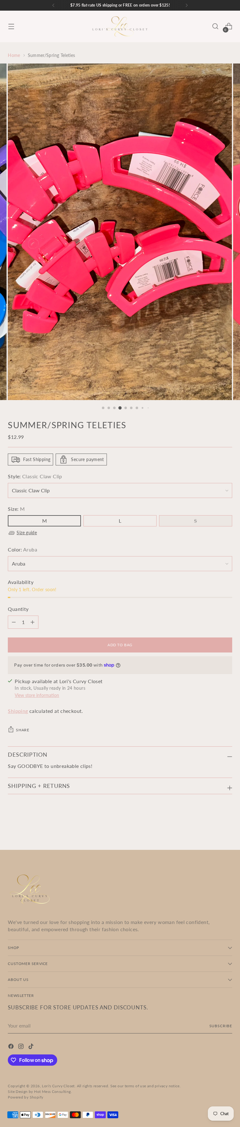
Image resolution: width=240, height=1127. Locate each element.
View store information (37, 695)
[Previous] (53, 5)
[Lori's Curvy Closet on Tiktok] (31, 1047)
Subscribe (220, 1025)
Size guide (27, 532)
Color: (22, 549)
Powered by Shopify (25, 1097)
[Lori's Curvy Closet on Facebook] (11, 1047)
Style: (35, 476)
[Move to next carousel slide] (227, 828)
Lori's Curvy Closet (58, 1086)
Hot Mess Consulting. (53, 1091)
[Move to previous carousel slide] (212, 828)
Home (14, 55)
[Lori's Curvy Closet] (120, 26)
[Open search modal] (215, 26)
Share (22, 730)
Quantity (18, 609)
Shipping (18, 711)
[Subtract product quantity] (32, 622)
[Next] (186, 5)
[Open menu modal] (11, 26)
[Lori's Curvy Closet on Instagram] (21, 1047)
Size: (16, 509)
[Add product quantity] (13, 622)
